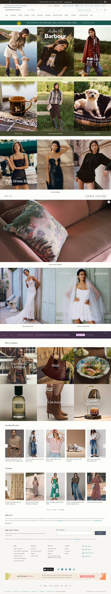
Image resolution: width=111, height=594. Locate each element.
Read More (8, 523)
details (24, 5)
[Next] (104, 446)
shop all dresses (55, 192)
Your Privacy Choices (60, 591)
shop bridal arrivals (27, 326)
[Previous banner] (10, 2)
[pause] (109, 202)
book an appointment (83, 326)
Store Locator (87, 546)
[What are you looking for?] (97, 10)
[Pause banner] (105, 2)
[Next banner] (101, 2)
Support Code (50, 591)
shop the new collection (55, 264)
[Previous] (6, 446)
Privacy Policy (77, 539)
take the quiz (68, 2)
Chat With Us (87, 556)
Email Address (60, 530)
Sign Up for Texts (88, 553)
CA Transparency (26, 591)
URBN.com (42, 591)
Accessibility (35, 591)
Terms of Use (17, 591)
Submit (100, 533)
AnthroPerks (87, 549)
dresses (60, 520)
